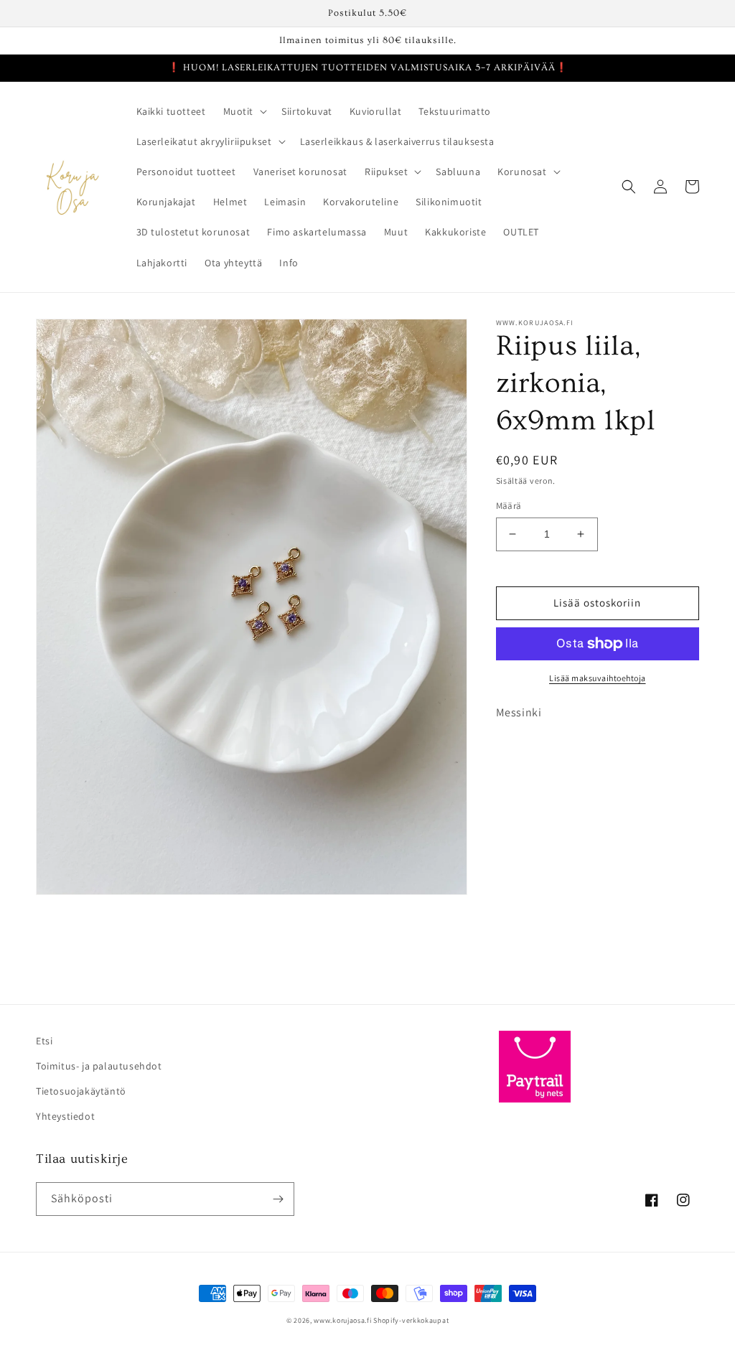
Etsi (44, 1040)
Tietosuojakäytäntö (81, 1091)
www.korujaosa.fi (343, 1320)
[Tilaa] (278, 1199)
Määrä (509, 506)
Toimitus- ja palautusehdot (99, 1065)
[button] (244, 111)
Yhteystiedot (65, 1116)
